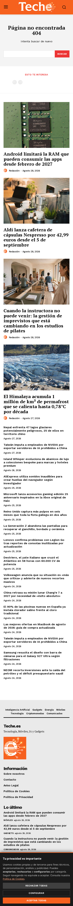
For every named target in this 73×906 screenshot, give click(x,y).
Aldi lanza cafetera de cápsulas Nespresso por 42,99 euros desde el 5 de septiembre (36, 237)
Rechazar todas (36, 885)
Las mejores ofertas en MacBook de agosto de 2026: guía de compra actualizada (35, 626)
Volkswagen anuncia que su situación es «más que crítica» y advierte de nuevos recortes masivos (36, 578)
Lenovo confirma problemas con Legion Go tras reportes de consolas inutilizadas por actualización (34, 543)
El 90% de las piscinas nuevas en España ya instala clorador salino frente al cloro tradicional (35, 610)
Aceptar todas (36, 900)
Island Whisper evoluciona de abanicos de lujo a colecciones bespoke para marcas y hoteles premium (36, 462)
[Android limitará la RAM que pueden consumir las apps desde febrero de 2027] (36, 125)
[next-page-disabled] (20, 82)
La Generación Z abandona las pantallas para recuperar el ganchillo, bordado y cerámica (35, 527)
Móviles (8, 820)
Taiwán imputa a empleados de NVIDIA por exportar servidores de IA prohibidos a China (35, 446)
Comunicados (11, 849)
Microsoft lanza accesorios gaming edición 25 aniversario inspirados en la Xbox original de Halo (36, 497)
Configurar (36, 893)
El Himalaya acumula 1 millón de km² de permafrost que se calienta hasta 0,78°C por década (36, 403)
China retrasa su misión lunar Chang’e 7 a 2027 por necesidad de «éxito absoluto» (33, 594)
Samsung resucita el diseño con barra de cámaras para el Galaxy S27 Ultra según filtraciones (33, 656)
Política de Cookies (13, 878)
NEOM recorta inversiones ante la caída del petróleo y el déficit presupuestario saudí (34, 671)
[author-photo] (6, 171)
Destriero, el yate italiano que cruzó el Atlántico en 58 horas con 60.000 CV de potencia (32, 561)
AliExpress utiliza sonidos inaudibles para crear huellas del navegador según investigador (33, 480)
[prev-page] (14, 82)
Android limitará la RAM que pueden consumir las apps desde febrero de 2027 (36, 159)
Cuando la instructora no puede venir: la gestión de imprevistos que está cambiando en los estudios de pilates (33, 321)
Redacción (14, 170)
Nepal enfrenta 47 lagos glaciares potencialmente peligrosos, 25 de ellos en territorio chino (34, 431)
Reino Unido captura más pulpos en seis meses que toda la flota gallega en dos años (35, 513)
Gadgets (9, 833)
